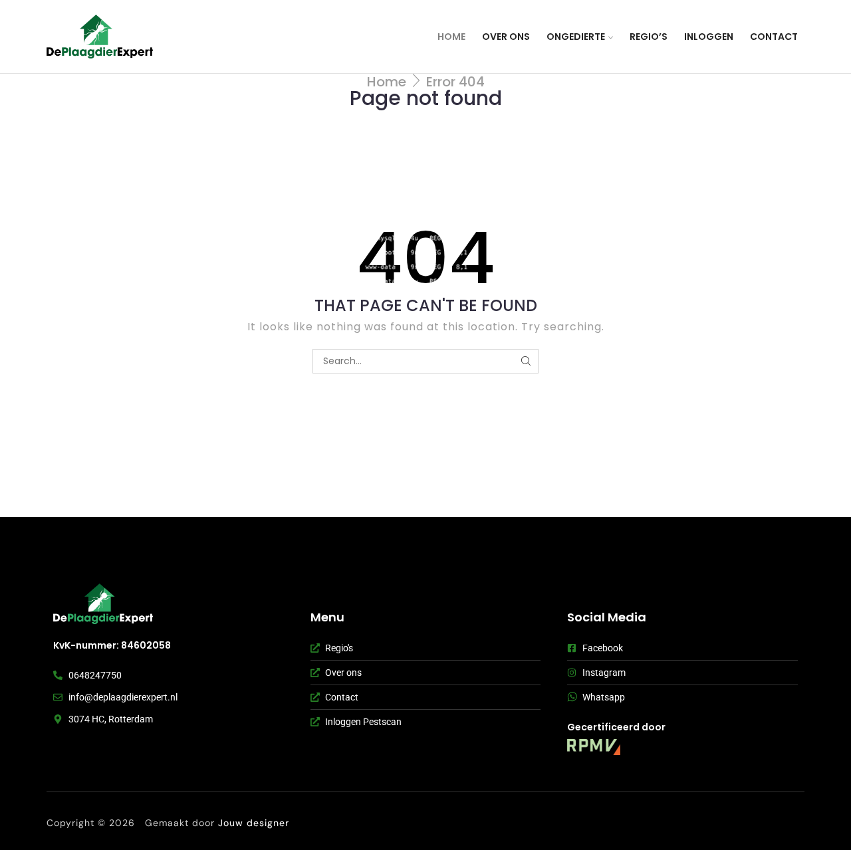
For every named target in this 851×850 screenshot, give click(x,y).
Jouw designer (255, 823)
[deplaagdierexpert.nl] (103, 604)
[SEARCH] (526, 361)
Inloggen (708, 36)
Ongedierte (576, 36)
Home (451, 36)
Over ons (506, 36)
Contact (774, 36)
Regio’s (649, 36)
